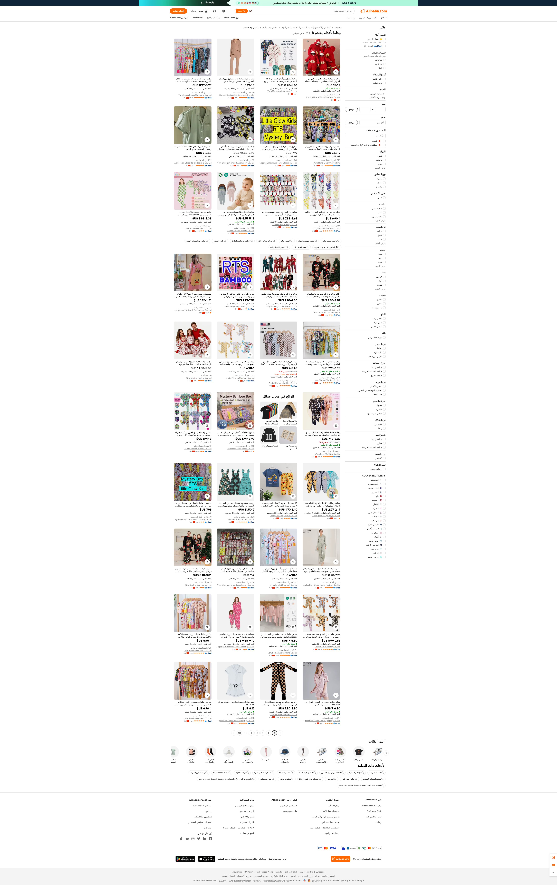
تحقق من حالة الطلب (203, 817)
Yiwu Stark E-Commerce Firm (327, 312)
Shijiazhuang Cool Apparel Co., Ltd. (281, 306)
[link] (553, 857)
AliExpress (237, 872)
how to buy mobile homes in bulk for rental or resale (360, 785)
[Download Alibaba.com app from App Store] (206, 859)
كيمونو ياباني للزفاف (277, 247)
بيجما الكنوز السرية (198, 773)
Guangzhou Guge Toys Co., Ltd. (326, 515)
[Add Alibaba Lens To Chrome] (340, 859)
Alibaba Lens (370, 859)
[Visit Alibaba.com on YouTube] (187, 838)
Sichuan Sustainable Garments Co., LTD (236, 95)
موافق (351, 109)
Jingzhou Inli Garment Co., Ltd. (326, 228)
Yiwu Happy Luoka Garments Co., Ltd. (194, 95)
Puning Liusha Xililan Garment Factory (323, 97)
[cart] (214, 11)
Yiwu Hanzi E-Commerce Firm (327, 163)
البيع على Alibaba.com (202, 806)
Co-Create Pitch (374, 811)
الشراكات (208, 828)
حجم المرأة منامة (300, 247)
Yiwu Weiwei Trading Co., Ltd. (327, 380)
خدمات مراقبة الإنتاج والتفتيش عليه (324, 828)
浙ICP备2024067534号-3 (352, 880)
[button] (250, 11)
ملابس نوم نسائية (270, 27)
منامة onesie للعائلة (220, 773)
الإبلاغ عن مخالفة (247, 833)
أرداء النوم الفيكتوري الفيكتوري (325, 247)
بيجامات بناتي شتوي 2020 (308, 779)
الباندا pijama (241, 773)
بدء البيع (209, 811)
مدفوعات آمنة (333, 806)
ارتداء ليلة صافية (355, 773)
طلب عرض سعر (290, 811)
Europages (320, 872)
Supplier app (275, 859)
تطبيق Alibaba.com (227, 859)
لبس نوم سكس (265, 779)
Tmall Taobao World (264, 872)
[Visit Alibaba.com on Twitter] (198, 838)
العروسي (330, 779)
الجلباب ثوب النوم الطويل (241, 241)
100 (239, 733)
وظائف (378, 822)
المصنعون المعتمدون (288, 806)
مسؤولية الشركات (373, 817)
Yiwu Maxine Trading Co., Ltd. (198, 378)
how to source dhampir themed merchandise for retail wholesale (225, 779)
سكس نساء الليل (348, 779)
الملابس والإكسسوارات (321, 27)
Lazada (278, 872)
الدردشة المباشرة (247, 811)
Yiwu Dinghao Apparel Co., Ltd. (240, 449)
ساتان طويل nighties (306, 241)
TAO (301, 872)
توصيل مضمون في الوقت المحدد (325, 817)
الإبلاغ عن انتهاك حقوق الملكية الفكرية (238, 828)
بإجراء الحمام (218, 241)
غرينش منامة (285, 241)
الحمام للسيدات (375, 773)
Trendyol (309, 872)
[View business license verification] (304, 880)
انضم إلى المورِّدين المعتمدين (200, 822)
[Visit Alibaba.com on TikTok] (181, 838)
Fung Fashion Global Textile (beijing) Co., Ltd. (192, 163)
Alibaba (338, 27)
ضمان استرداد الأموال (330, 811)
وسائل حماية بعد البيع (330, 822)
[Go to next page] (233, 733)
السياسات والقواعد (331, 833)
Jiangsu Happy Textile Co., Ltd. (283, 515)
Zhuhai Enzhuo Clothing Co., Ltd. (282, 383)
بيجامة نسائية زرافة (265, 241)
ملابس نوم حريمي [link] (250, 27)
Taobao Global (290, 872)
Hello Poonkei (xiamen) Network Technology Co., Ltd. (192, 310)
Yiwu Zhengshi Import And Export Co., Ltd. (235, 163)
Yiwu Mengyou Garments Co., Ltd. (282, 91)
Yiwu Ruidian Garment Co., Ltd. (197, 449)
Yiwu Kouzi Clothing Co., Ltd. (284, 224)
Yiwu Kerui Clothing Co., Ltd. (327, 454)
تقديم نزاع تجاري (247, 817)
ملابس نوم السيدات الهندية (195, 241)
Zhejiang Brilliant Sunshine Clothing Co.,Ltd (278, 163)
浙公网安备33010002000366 (325, 880)
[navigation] (365, 380)
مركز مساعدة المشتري (244, 806)
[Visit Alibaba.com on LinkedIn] (204, 838)
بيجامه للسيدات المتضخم (372, 779)
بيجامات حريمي (285, 779)
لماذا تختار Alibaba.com (371, 806)
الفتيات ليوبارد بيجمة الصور (331, 773)
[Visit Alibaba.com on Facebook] (210, 838)
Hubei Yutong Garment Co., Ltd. (240, 378)
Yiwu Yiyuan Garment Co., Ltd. (198, 228)
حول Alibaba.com (373, 799)
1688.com (248, 872)
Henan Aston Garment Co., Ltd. (240, 230)
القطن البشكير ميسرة (262, 773)
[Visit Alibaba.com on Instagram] (193, 838)
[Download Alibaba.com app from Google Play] (185, 859)
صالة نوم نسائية (284, 773)
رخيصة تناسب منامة (329, 241)
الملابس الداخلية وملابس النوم (294, 27)
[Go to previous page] (280, 733)
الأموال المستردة (247, 822)
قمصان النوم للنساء (306, 773)
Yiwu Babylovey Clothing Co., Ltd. (239, 306)
